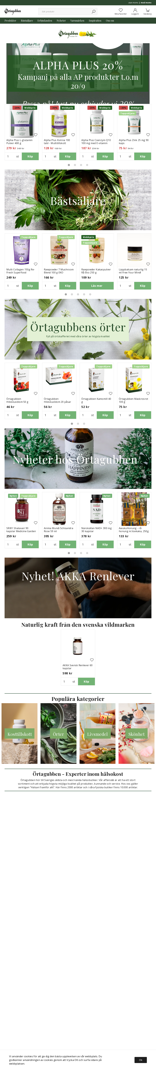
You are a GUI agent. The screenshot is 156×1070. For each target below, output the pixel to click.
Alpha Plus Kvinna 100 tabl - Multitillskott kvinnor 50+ (57, 143)
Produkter (10, 20)
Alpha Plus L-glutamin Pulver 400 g (19, 141)
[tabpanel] (22, 132)
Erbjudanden (44, 20)
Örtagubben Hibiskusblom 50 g (17, 400)
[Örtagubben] (13, 11)
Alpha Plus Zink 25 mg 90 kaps (134, 141)
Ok (140, 1060)
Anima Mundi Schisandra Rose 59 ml (58, 530)
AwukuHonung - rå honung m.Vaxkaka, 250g (134, 530)
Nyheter (61, 20)
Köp (30, 156)
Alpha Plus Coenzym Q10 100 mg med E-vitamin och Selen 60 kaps (96, 143)
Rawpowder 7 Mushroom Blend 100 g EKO (59, 271)
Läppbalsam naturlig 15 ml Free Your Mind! (133, 271)
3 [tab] (81, 165)
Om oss (110, 20)
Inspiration (95, 20)
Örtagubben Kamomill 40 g (96, 400)
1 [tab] (69, 165)
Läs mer (97, 286)
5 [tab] (90, 294)
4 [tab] (87, 165)
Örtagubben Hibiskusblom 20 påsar (57, 400)
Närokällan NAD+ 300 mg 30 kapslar (96, 530)
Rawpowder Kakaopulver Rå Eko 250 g (96, 271)
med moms (146, 2)
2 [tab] (75, 165)
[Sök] (93, 11)
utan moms (133, 2)
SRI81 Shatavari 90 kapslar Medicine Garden (21, 530)
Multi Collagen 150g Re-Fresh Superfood (20, 271)
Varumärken (77, 20)
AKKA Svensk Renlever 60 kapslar (77, 667)
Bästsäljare (27, 20)
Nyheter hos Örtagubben (78, 459)
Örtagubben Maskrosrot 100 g (133, 400)
